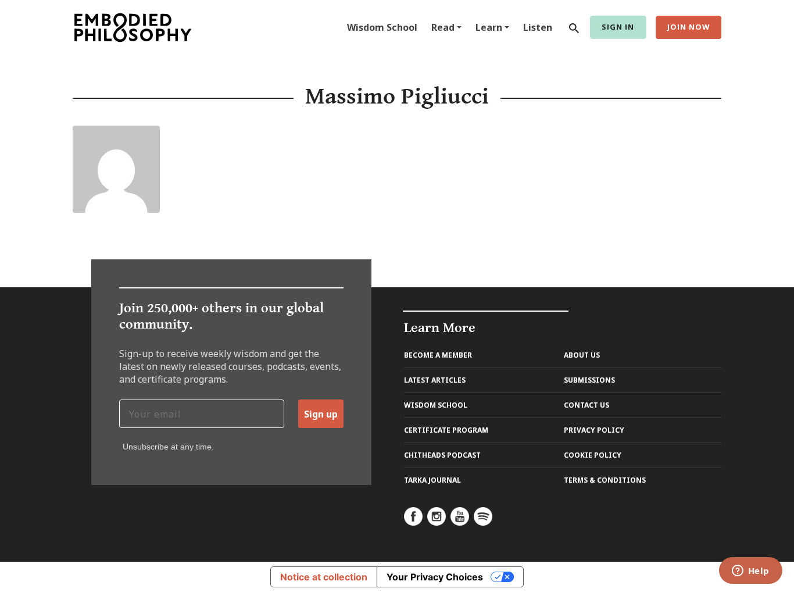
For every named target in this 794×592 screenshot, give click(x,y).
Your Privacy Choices (435, 577)
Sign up (321, 414)
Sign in (618, 27)
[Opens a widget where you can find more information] (750, 571)
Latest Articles (435, 380)
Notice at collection (323, 577)
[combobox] (571, 27)
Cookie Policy (592, 455)
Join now (688, 27)
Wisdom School (382, 27)
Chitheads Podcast (442, 455)
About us (582, 355)
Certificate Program (446, 430)
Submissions (589, 380)
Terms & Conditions (605, 480)
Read (443, 27)
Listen (537, 27)
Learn (488, 27)
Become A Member (438, 355)
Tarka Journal (432, 480)
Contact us (586, 405)
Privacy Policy (594, 430)
